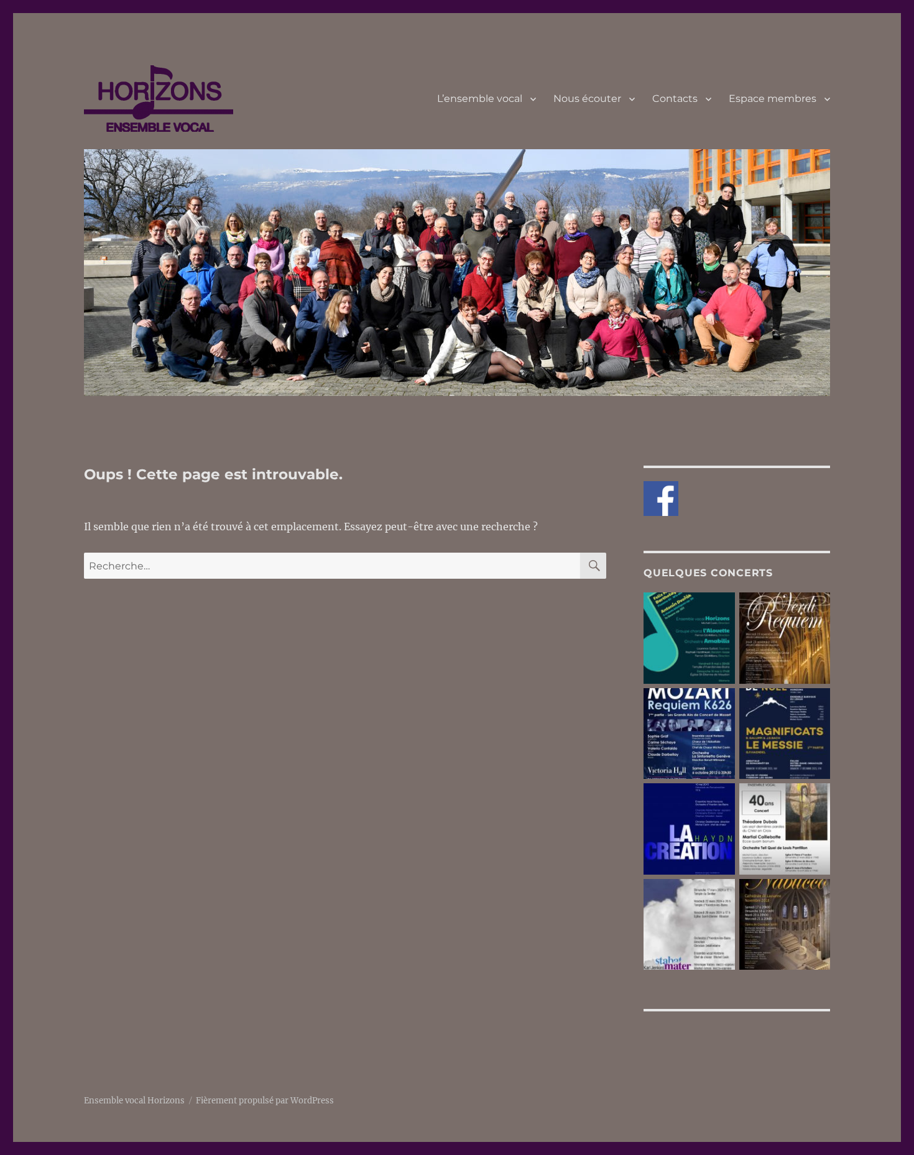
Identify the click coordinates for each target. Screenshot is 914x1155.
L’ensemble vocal (479, 98)
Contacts (675, 98)
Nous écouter (587, 98)
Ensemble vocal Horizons (134, 1100)
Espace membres (772, 98)
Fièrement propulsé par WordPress (265, 1100)
